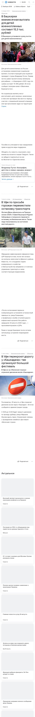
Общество (4, 13)
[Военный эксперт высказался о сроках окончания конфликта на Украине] (17, 492)
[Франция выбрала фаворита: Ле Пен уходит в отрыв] (17, 666)
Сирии (3, 106)
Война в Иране (20, 6)
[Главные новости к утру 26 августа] (17, 608)
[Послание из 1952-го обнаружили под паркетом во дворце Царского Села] (17, 521)
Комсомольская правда (19, 11)
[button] (17, 52)
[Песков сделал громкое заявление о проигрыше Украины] (17, 579)
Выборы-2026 (7, 6)
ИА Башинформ (17, 199)
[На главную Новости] (11, 2)
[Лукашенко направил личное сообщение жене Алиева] (17, 695)
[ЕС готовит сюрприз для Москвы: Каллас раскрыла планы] (17, 550)
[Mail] (6, 2)
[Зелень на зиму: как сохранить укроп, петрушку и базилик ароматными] (17, 637)
